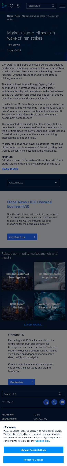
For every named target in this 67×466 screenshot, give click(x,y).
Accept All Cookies (33, 459)
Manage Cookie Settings (33, 449)
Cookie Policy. (42, 440)
